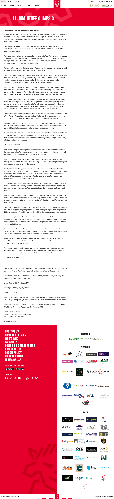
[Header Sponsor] (108, 5)
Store (17, 1)
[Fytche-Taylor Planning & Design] (79, 441)
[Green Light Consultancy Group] (67, 449)
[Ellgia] (79, 434)
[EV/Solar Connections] (91, 434)
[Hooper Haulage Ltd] (91, 371)
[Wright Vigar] (85, 486)
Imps (3, 1)
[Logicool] (79, 386)
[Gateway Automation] (91, 441)
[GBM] (103, 361)
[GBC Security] (103, 441)
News (3, 5)
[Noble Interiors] (103, 457)
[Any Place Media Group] (67, 427)
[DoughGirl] (67, 361)
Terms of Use (13, 359)
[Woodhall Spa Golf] (103, 478)
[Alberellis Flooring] (67, 419)
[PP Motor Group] (79, 468)
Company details (15, 334)
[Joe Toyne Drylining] (67, 457)
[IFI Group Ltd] (103, 371)
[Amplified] (91, 419)
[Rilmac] (67, 396)
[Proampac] (97, 339)
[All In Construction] (67, 354)
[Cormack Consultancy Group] (103, 354)
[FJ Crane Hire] (103, 434)
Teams (20, 5)
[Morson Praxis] (91, 457)
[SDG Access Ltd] (67, 478)
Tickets (9, 1)
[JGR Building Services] (103, 449)
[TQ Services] (91, 396)
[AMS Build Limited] (103, 419)
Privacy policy (14, 356)
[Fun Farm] (67, 441)
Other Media (109, 496)
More (37, 5)
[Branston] (73, 339)
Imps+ (11, 5)
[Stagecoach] (91, 478)
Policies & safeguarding (20, 345)
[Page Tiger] (67, 468)
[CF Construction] (67, 434)
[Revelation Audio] (103, 468)
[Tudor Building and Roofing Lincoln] (85, 402)
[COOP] (67, 385)
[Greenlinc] (79, 371)
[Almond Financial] (79, 354)
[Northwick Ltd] (103, 386)
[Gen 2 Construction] (67, 371)
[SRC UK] (79, 395)
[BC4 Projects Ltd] (91, 354)
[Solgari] (79, 478)
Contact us (12, 331)
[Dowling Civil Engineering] (79, 361)
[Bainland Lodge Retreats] (91, 427)
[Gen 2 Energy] (85, 339)
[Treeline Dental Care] (103, 396)
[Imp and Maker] (91, 449)
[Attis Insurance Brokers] (79, 427)
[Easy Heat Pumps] (91, 361)
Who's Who (11, 338)
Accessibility (13, 349)
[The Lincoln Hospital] (79, 458)
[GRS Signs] (79, 449)
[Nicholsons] (91, 385)
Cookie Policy (13, 352)
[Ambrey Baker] (79, 419)
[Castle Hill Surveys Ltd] (103, 427)
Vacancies (11, 342)
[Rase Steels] (91, 468)
